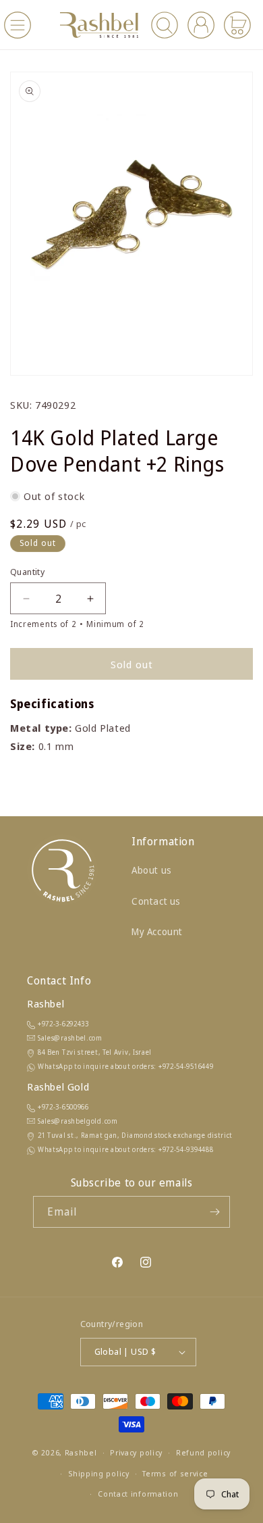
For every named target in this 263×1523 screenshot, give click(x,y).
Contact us (156, 901)
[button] (17, 25)
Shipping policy (98, 1473)
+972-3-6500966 (63, 1107)
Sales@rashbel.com (70, 1038)
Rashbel (81, 1452)
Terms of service (175, 1473)
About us (152, 870)
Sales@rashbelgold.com (78, 1121)
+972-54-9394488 (186, 1149)
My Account (157, 931)
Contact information (138, 1494)
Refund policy (203, 1452)
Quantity (27, 572)
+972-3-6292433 (63, 1023)
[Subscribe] (214, 1212)
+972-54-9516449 (186, 1066)
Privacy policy (136, 1452)
